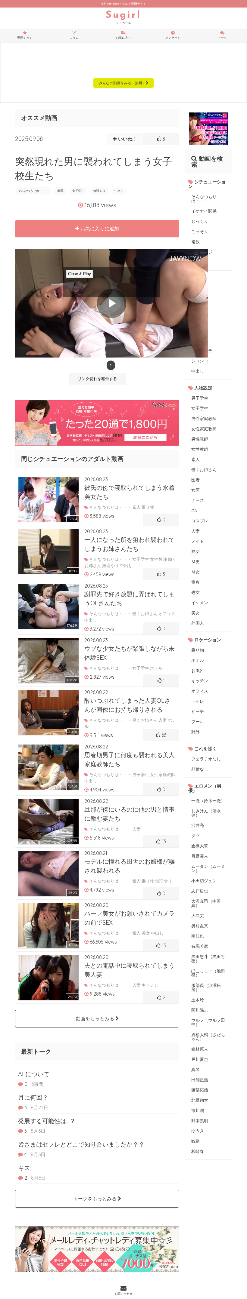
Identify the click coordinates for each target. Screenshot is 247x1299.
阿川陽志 (199, 1010)
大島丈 (197, 915)
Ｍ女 (195, 572)
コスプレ (199, 521)
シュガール (123, 18)
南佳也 (197, 936)
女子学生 (78, 191)
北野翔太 (199, 1100)
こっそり (199, 231)
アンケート (172, 38)
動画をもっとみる (95, 1018)
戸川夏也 (199, 1059)
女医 (195, 490)
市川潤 (197, 1110)
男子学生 (199, 398)
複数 (195, 241)
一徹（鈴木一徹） (208, 800)
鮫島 (195, 1141)
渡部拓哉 (199, 1090)
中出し (119, 191)
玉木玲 (197, 1000)
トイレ (197, 701)
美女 (195, 613)
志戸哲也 (199, 891)
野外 (195, 732)
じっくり (199, 221)
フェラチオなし (206, 759)
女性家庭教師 (204, 428)
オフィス (199, 691)
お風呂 (197, 670)
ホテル (197, 660)
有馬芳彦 (199, 946)
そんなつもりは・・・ (33, 191)
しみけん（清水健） (206, 813)
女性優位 (199, 309)
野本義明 (199, 1120)
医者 (195, 480)
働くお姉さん (204, 469)
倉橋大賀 (199, 846)
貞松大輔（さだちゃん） (208, 1037)
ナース (197, 500)
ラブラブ (199, 289)
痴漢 (60, 191)
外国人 (197, 623)
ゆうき (197, 1131)
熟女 (195, 551)
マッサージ (201, 252)
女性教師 (199, 449)
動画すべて (24, 38)
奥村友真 (199, 926)
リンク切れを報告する (97, 378)
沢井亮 (197, 825)
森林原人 (199, 1049)
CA (194, 510)
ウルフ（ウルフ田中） (208, 1022)
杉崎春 (197, 1151)
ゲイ (195, 330)
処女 (195, 592)
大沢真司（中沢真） (206, 903)
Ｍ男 (195, 561)
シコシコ (199, 361)
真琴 (195, 1069)
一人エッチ (201, 350)
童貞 (195, 582)
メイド (197, 541)
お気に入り (123, 38)
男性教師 (199, 439)
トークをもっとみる (95, 1199)
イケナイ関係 (204, 211)
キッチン (199, 680)
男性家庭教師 (204, 418)
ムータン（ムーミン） (208, 868)
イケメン (199, 602)
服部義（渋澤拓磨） (206, 987)
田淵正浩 (199, 1079)
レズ (195, 320)
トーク (222, 38)
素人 (195, 459)
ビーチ (197, 711)
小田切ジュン (204, 880)
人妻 (195, 531)
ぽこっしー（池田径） (208, 973)
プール (197, 721)
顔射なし (199, 769)
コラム (74, 38)
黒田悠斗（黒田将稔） (208, 958)
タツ (195, 835)
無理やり (99, 191)
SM (194, 340)
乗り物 (197, 650)
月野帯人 (199, 856)
